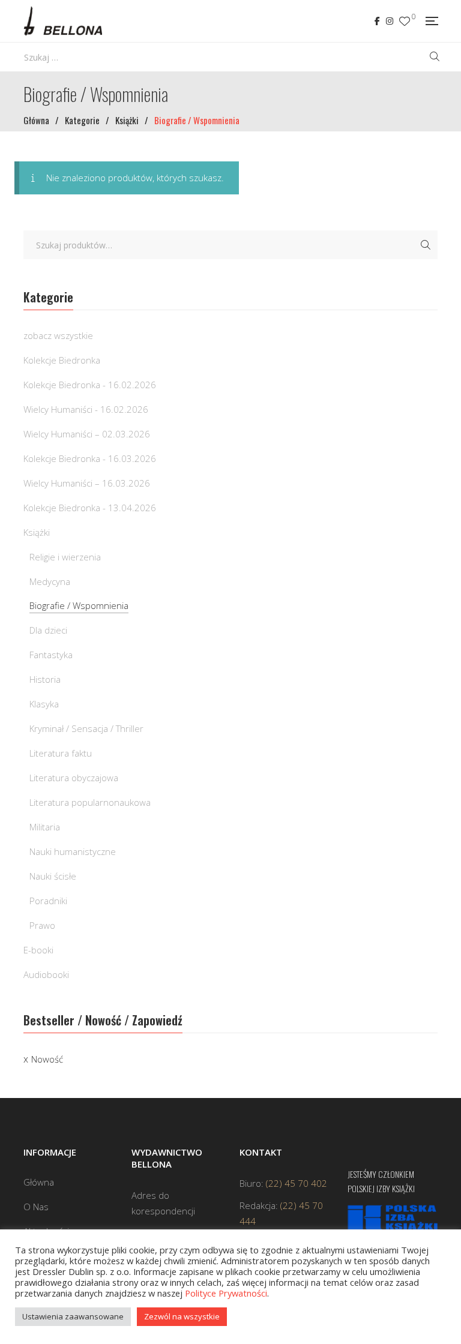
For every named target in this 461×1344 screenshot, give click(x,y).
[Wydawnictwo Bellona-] (62, 21)
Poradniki (48, 901)
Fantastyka (51, 655)
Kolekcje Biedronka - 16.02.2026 (89, 385)
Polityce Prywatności (226, 1293)
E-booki (38, 950)
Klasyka (44, 704)
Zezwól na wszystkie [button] (182, 1316)
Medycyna (49, 581)
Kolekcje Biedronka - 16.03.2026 (89, 458)
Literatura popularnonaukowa (90, 802)
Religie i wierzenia (65, 557)
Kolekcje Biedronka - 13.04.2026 (89, 508)
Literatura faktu (60, 753)
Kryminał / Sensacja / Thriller (86, 728)
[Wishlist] (404, 21)
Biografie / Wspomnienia (78, 605)
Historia (45, 679)
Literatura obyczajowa (73, 778)
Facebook (377, 21)
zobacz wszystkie (58, 335)
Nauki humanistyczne (72, 851)
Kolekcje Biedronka (61, 360)
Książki (36, 532)
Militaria (44, 827)
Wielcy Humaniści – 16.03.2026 (86, 483)
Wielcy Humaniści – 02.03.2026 (86, 434)
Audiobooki (46, 974)
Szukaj (426, 244)
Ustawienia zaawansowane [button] (73, 1316)
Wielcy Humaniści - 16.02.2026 (85, 409)
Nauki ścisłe (52, 876)
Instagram (389, 21)
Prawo (42, 925)
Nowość (47, 1059)
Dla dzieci (48, 630)
